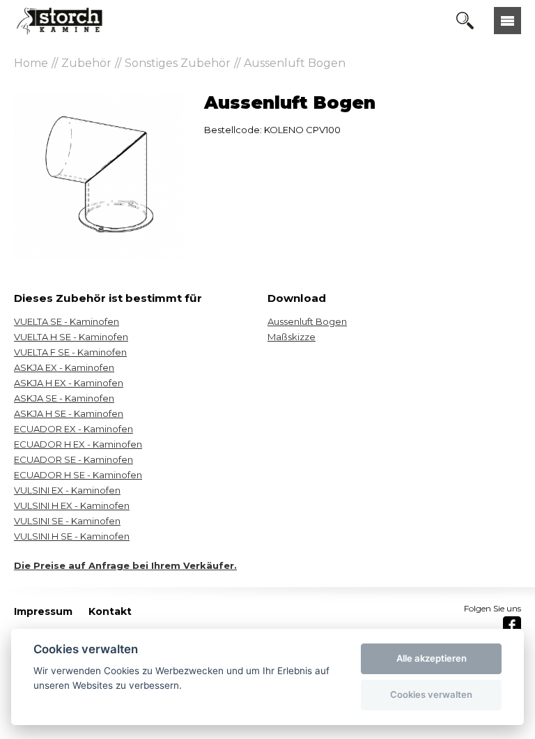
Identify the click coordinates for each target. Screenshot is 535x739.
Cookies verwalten (431, 694)
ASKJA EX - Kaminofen (64, 367)
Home (31, 63)
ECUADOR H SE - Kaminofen (78, 474)
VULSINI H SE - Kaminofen (72, 536)
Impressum (43, 611)
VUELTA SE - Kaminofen (66, 321)
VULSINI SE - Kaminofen (67, 520)
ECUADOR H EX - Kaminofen (78, 444)
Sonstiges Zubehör (178, 63)
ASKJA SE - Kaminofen (64, 398)
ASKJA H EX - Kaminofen (68, 382)
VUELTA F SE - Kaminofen (70, 352)
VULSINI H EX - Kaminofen (72, 505)
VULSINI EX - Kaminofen (67, 490)
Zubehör (86, 63)
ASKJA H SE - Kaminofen (68, 413)
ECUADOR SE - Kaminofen (73, 459)
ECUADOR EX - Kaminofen (73, 428)
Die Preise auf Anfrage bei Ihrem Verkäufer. (125, 565)
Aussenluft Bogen (295, 63)
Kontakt (110, 611)
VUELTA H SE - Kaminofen (71, 336)
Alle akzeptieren (431, 658)
